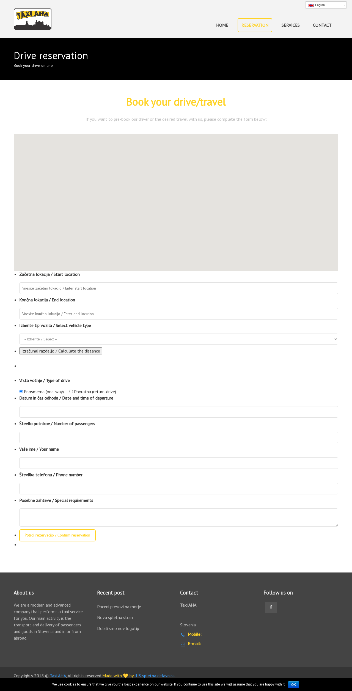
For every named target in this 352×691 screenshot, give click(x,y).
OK (293, 685)
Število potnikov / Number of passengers (57, 423)
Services (291, 25)
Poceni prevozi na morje (119, 606)
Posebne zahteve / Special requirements (56, 500)
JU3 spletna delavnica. (154, 675)
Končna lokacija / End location (47, 299)
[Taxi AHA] (32, 19)
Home (222, 25)
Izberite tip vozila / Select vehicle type (55, 325)
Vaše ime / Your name (39, 449)
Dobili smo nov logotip (118, 628)
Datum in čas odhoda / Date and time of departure (66, 398)
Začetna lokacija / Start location (49, 274)
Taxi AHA (58, 675)
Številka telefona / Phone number (50, 474)
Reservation (254, 25)
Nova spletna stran (115, 617)
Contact (322, 25)
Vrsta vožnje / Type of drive (44, 380)
